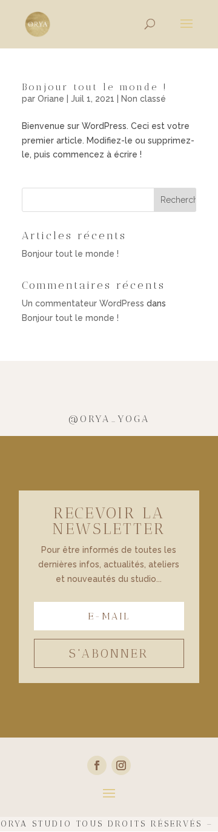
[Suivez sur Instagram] (121, 765)
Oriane (51, 99)
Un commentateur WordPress (83, 303)
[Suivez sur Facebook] (97, 765)
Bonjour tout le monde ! (95, 87)
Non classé (143, 99)
